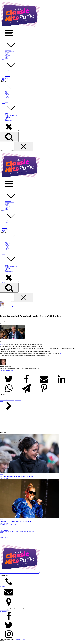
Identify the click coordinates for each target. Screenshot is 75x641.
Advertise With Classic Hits (56, 572)
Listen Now (2, 131)
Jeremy (1, 344)
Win (3, 80)
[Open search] (9, 137)
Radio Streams (7, 54)
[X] (9, 383)
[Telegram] (26, 392)
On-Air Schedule (3, 572)
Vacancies (6, 102)
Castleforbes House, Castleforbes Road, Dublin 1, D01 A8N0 (11, 606)
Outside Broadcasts (8, 99)
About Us (6, 113)
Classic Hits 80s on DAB (9, 51)
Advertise (6, 91)
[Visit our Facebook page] (37, 616)
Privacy (8, 610)
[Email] (44, 383)
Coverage (6, 93)
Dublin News (7, 71)
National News (7, 70)
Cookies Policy (7, 117)
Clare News (7, 73)
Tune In (6, 58)
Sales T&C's (7, 119)
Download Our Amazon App (45, 572)
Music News (4, 77)
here (60, 353)
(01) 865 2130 (2, 586)
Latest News (7, 69)
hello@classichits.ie (3, 596)
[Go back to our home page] (20, 178)
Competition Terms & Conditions (11, 115)
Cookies (1, 611)
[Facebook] (26, 383)
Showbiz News (5, 78)
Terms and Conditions (9, 120)
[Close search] (23, 146)
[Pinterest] (44, 392)
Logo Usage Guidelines (9, 96)
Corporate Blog (7, 92)
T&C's (1, 610)
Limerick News (7, 76)
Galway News (7, 75)
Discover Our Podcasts (15, 572)
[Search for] (5, 150)
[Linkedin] (61, 383)
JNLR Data (7, 94)
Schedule (6, 56)
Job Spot (6, 95)
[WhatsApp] (9, 392)
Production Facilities (8, 100)
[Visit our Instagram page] (37, 634)
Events (3, 79)
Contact (6, 114)
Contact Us (63, 572)
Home (3, 38)
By (4, 318)
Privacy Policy (7, 118)
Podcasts (6, 53)
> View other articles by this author (6, 370)
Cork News (7, 72)
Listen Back (7, 52)
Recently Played (8, 55)
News (3, 59)
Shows (6, 57)
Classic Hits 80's (8, 50)
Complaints (7, 116)
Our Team (6, 98)
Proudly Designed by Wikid (20, 639)
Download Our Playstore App (34, 572)
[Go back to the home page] (20, 27)
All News (2, 573)
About (3, 103)
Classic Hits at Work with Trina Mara (7, 306)
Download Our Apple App (24, 572)
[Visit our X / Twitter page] (37, 625)
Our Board (7, 97)
